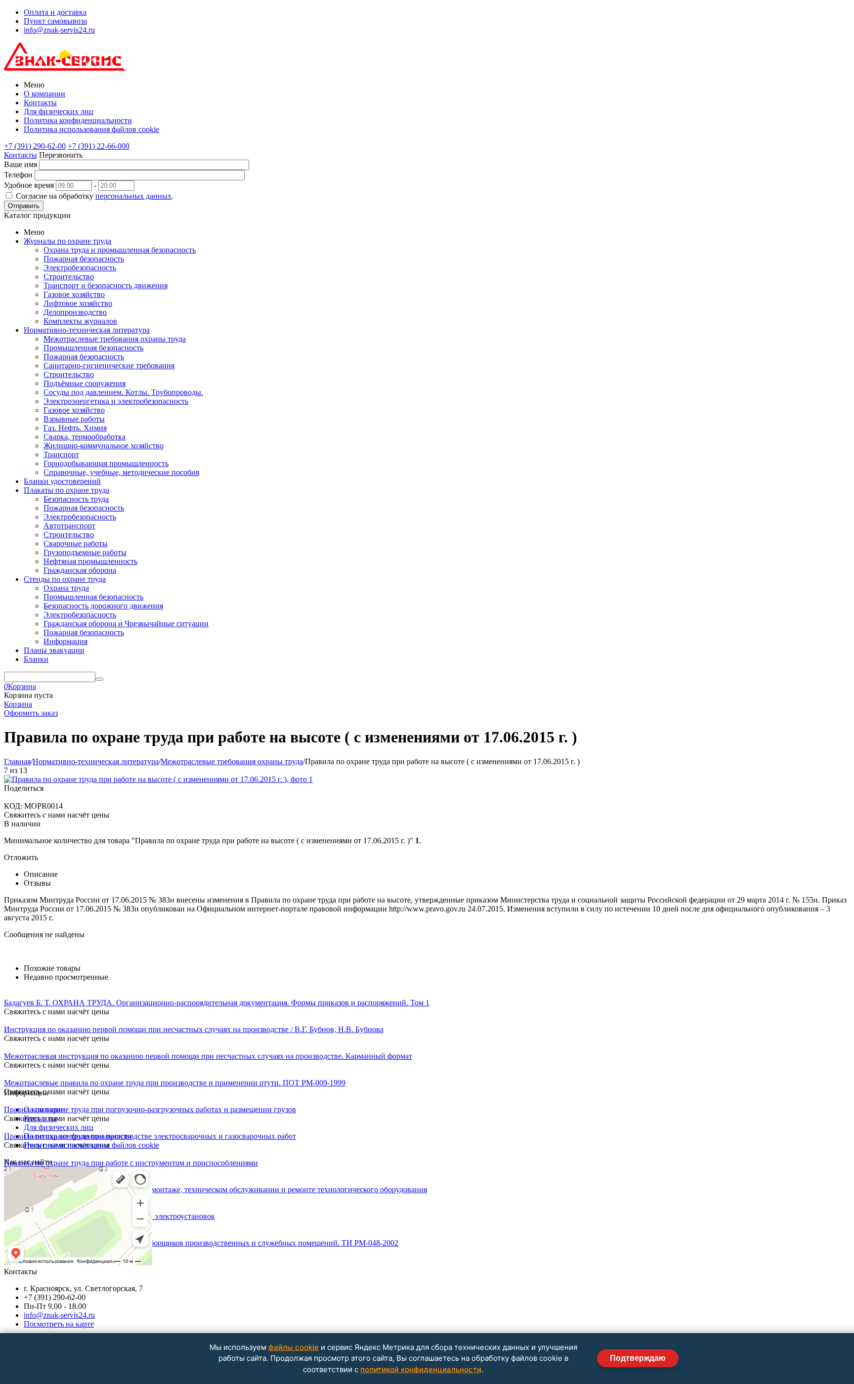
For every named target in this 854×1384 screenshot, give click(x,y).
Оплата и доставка (55, 12)
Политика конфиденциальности (78, 120)
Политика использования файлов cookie (91, 129)
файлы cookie (293, 1347)
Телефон (18, 175)
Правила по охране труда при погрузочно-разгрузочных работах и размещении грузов (150, 1109)
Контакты (40, 102)
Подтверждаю (638, 1358)
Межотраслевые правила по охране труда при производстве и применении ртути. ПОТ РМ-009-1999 (174, 1083)
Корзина (18, 704)
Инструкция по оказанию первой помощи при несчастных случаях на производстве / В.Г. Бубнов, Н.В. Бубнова (194, 1029)
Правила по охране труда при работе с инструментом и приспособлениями (131, 1163)
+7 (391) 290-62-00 (35, 146)
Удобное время (29, 185)
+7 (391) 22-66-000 (98, 146)
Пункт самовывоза (55, 21)
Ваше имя (20, 164)
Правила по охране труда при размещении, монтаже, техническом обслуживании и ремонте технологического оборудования (215, 1189)
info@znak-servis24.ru (59, 30)
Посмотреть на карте (59, 1324)
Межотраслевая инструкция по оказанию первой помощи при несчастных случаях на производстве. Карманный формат (208, 1056)
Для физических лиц (58, 111)
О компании (44, 93)
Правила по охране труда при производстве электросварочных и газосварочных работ (150, 1136)
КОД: (13, 806)
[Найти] (99, 679)
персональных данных (133, 196)
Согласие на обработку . (94, 196)
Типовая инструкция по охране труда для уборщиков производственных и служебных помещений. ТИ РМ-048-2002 (201, 1243)
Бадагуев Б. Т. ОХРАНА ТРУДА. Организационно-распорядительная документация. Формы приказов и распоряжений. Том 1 (216, 1002)
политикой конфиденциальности (420, 1369)
